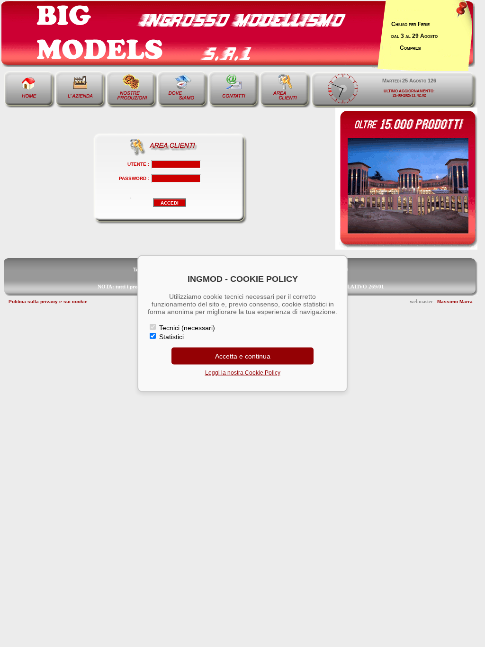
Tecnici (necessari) (186, 328)
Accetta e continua (242, 356)
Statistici (170, 337)
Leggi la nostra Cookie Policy (242, 372)
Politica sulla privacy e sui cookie (48, 301)
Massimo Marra (455, 301)
